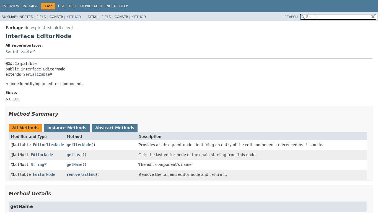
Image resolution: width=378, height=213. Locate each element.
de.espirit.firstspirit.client (49, 28)
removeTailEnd (81, 174)
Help (123, 6)
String (37, 164)
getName (74, 164)
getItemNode (79, 145)
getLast (74, 155)
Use (61, 6)
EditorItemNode (48, 145)
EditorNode (42, 155)
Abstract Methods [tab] (114, 128)
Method (73, 17)
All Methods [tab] (25, 128)
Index (110, 6)
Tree (72, 6)
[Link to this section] (62, 114)
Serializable (19, 51)
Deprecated (91, 6)
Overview (10, 6)
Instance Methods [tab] (66, 128)
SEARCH (291, 17)
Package (30, 6)
